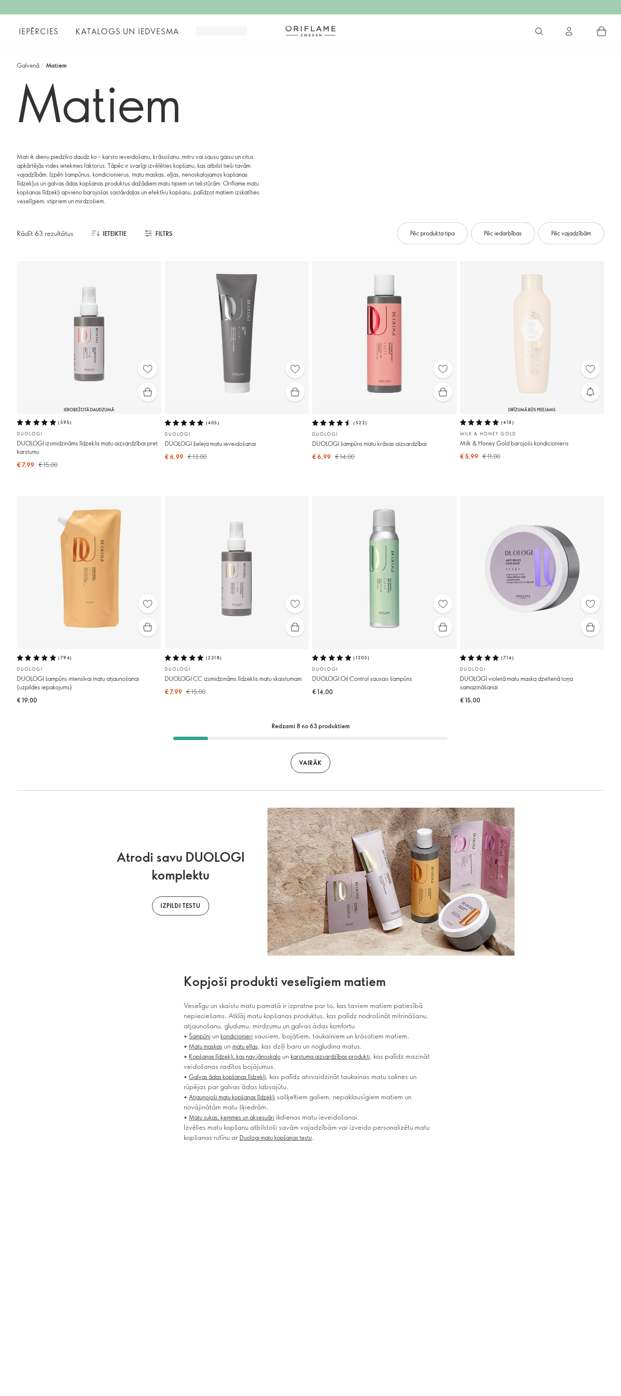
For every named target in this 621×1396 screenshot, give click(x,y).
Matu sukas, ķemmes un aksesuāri (231, 1117)
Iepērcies (39, 31)
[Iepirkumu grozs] (601, 31)
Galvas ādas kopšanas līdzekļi (227, 1077)
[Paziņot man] (590, 392)
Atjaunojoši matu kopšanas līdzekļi (232, 1097)
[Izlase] (147, 368)
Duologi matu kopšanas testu (276, 1138)
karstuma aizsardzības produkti (330, 1056)
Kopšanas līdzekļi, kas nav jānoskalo (235, 1056)
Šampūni (199, 1036)
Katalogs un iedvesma (128, 31)
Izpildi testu (180, 906)
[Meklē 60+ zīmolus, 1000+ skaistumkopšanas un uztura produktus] (539, 31)
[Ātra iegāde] (147, 392)
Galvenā (28, 65)
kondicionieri (237, 1036)
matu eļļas (245, 1046)
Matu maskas (205, 1046)
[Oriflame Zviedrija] (310, 30)
